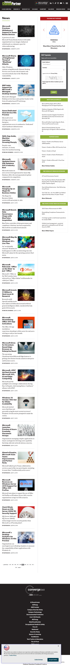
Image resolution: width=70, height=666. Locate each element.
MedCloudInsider (35, 622)
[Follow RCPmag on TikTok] (55, 3)
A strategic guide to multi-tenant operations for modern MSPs (54, 218)
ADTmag (35, 605)
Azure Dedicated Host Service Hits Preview (9, 113)
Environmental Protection (35, 614)
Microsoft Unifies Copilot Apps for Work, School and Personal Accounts (53, 123)
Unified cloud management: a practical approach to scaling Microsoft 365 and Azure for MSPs (52, 225)
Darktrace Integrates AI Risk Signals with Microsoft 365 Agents (53, 110)
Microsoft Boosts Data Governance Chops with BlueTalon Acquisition (9, 215)
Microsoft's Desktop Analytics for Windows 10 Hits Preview (9, 537)
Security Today (35, 632)
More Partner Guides (48, 166)
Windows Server (60, 9)
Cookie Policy (12, 655)
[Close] (58, 646)
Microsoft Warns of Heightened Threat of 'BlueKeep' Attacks (9, 60)
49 (22, 564)
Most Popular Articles (54, 99)
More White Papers (48, 231)
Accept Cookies (53, 659)
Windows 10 (16, 9)
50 (25, 564)
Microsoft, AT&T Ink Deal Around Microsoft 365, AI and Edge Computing (9, 374)
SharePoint (43, 9)
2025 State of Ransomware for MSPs (52, 208)
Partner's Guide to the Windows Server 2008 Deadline (52, 142)
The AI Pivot (35, 641)
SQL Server (51, 9)
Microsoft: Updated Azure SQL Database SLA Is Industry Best (8, 163)
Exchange (35, 9)
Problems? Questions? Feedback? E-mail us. (35, 664)
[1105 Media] (35, 595)
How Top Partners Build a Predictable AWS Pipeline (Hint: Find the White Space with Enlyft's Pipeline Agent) (53, 181)
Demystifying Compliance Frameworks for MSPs (53, 213)
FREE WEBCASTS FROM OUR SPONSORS (54, 171)
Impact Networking (54, 37)
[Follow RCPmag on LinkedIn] (51, 3)
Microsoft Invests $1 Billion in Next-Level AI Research (9, 293)
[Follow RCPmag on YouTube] (61, 3)
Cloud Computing (6, 9)
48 (20, 564)
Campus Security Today (35, 610)
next (64, 29)
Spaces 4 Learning (35, 634)
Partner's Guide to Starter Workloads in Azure (52, 155)
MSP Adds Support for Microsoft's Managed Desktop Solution (9, 90)
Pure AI (35, 627)
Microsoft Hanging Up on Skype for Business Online (9, 190)
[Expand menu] (66, 4)
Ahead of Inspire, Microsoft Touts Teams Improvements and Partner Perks (9, 458)
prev (43, 29)
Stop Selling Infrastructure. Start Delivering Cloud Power (53, 188)
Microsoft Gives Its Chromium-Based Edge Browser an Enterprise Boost (9, 347)
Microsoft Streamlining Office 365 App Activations (8, 321)
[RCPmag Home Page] (11, 4)
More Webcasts (47, 198)
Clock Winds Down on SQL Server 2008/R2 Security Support (9, 510)
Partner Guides (54, 137)
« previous (5, 564)
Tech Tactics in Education (35, 639)
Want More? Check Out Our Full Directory (54, 47)
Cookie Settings (39, 659)
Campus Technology (35, 612)
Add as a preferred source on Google (43, 3)
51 (27, 564)
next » (19, 567)
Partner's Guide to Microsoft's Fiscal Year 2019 (53, 161)
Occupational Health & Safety (35, 624)
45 (12, 564)
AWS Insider (35, 607)
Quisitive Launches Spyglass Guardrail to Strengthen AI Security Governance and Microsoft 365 (53, 116)
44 (10, 564)
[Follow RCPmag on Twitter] (53, 3)
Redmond (35, 629)
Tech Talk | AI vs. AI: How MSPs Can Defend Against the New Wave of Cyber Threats (53, 193)
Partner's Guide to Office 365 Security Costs (54, 147)
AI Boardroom (35, 602)
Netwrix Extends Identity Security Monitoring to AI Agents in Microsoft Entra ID (53, 129)
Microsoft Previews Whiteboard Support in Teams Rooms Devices (9, 30)
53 (32, 564)
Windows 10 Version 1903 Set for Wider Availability (9, 401)
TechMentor (35, 637)
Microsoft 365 (26, 9)
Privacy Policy (54, 73)
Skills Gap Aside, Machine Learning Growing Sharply (9, 139)
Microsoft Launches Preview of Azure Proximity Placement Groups (9, 430)
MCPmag (35, 619)
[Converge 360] (35, 590)
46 (15, 564)
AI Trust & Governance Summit (50, 176)
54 (16, 567)
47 (17, 564)
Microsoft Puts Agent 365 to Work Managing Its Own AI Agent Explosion (52, 104)
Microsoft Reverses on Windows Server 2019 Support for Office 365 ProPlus (9, 485)
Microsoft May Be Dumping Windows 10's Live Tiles (9, 240)
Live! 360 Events (35, 617)
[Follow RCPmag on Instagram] (58, 3)
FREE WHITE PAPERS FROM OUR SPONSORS (54, 203)
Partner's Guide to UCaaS (49, 151)
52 (30, 564)
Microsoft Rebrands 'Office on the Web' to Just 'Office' (9, 268)
